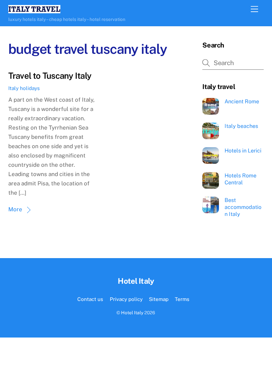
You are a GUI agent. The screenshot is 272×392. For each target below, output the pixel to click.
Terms (182, 299)
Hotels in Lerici (243, 150)
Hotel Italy (132, 312)
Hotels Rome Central (240, 179)
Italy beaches (241, 126)
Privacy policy (126, 299)
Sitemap (159, 299)
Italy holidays (24, 88)
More (15, 209)
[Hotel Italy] (34, 10)
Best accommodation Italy (243, 207)
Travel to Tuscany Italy (49, 76)
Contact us (90, 299)
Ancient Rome (242, 101)
